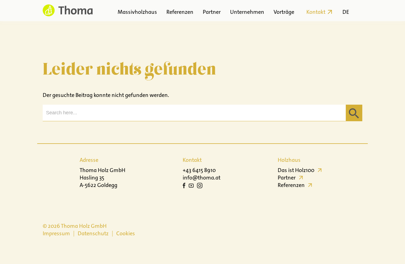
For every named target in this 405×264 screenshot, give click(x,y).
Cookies (125, 233)
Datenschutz (93, 233)
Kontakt (315, 11)
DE (345, 11)
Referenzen (179, 11)
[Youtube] (191, 186)
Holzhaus (289, 159)
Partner (212, 11)
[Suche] (357, 10)
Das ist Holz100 (296, 170)
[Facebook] (184, 186)
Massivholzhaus (137, 11)
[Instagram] (199, 186)
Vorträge (284, 11)
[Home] (68, 10)
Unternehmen (247, 11)
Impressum (56, 233)
